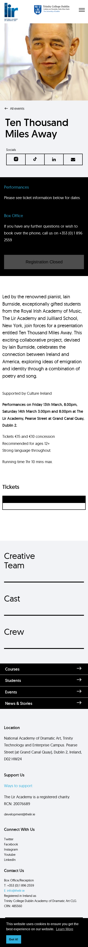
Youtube (9, 854)
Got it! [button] (13, 939)
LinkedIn (10, 860)
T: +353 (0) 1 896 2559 (19, 885)
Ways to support (18, 785)
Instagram (11, 849)
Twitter (8, 839)
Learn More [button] (64, 929)
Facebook (11, 844)
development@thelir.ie (19, 814)
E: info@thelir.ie (14, 890)
